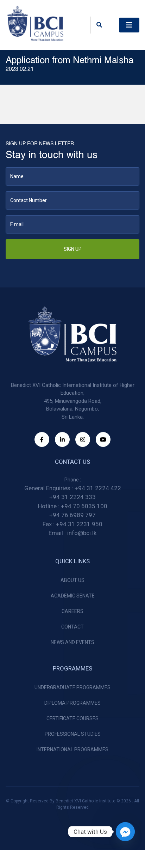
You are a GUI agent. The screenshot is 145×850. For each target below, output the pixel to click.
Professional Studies (73, 734)
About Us (72, 580)
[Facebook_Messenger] (125, 831)
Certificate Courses (72, 718)
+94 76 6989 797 (72, 514)
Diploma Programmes (72, 703)
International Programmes (72, 749)
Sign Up (73, 249)
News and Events (72, 642)
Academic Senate (73, 596)
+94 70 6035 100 (84, 506)
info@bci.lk (81, 532)
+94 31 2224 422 (98, 488)
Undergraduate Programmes (72, 687)
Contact (72, 627)
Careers (72, 611)
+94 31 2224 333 (72, 496)
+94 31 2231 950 (79, 524)
